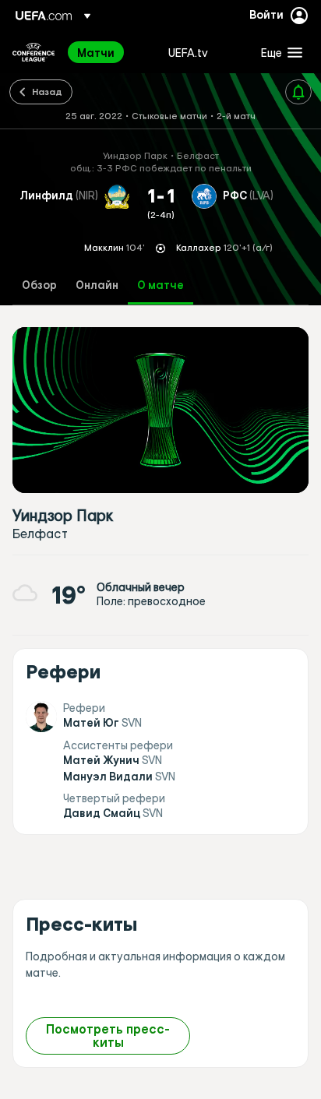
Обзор (39, 285)
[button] (278, 52)
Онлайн (97, 285)
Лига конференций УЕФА (33, 52)
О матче (160, 285)
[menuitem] (109, 52)
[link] (96, 52)
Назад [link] (47, 91)
